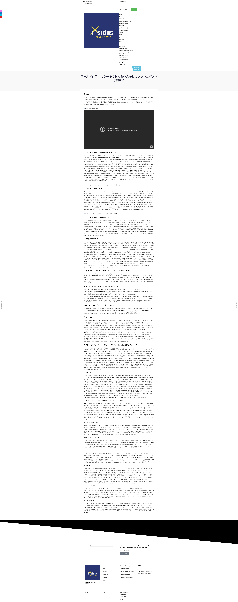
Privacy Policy (123, 594)
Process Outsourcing (123, 23)
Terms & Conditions (124, 592)
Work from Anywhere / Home (125, 20)
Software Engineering (123, 30)
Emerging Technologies (124, 27)
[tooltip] (1, 11)
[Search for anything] (134, 9)
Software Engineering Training (125, 53)
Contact (104, 580)
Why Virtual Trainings (123, 48)
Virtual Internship (122, 57)
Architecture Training (123, 55)
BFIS (120, 36)
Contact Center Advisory (124, 28)
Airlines (120, 34)
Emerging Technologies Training (126, 50)
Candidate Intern (122, 64)
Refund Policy (123, 598)
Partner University (123, 62)
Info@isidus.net (141, 569)
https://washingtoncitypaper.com (141, 199)
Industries (121, 32)
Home (120, 14)
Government (121, 37)
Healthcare (121, 39)
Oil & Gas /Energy (123, 43)
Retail (120, 41)
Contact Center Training (124, 52)
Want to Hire (105, 574)
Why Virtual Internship (123, 59)
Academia (121, 45)
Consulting (121, 25)
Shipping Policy (123, 596)
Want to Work (105, 577)
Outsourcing (121, 18)
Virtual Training (122, 46)
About (120, 16)
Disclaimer (122, 599)
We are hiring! (123, 1)
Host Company (122, 61)
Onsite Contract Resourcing (125, 21)
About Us (105, 571)
